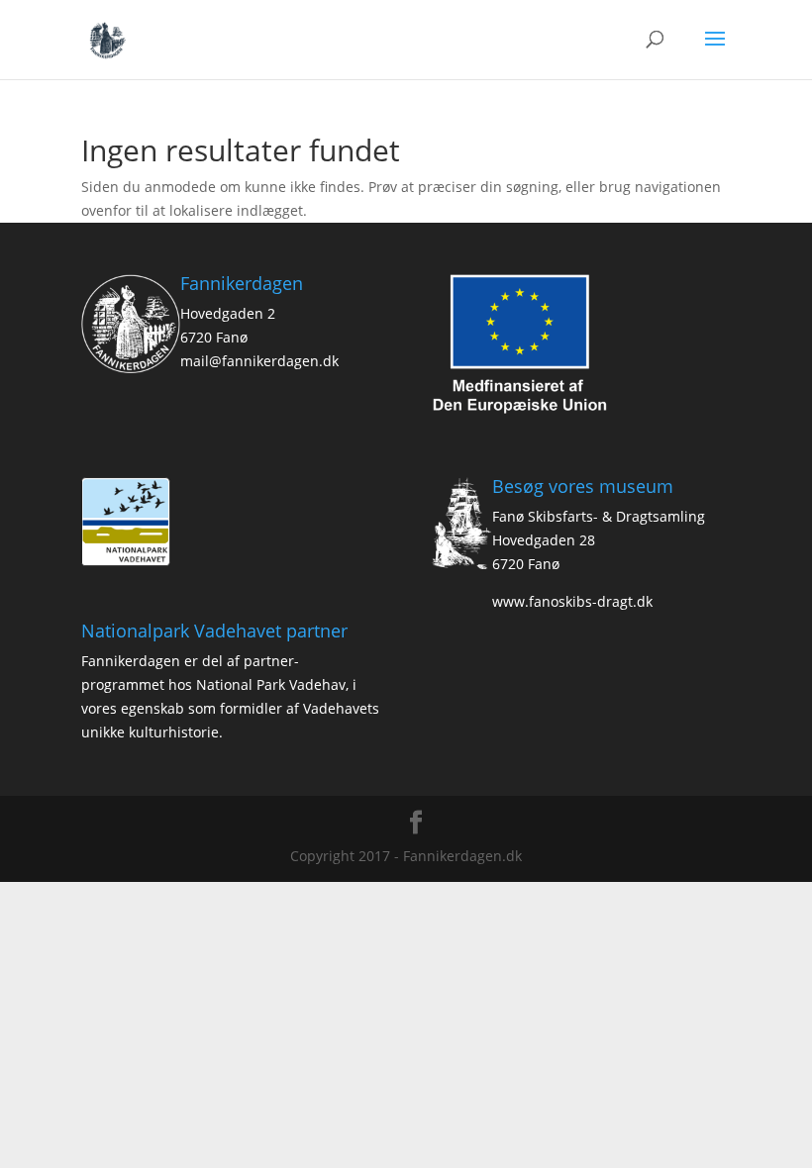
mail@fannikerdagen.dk (259, 360)
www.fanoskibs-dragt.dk (572, 601)
